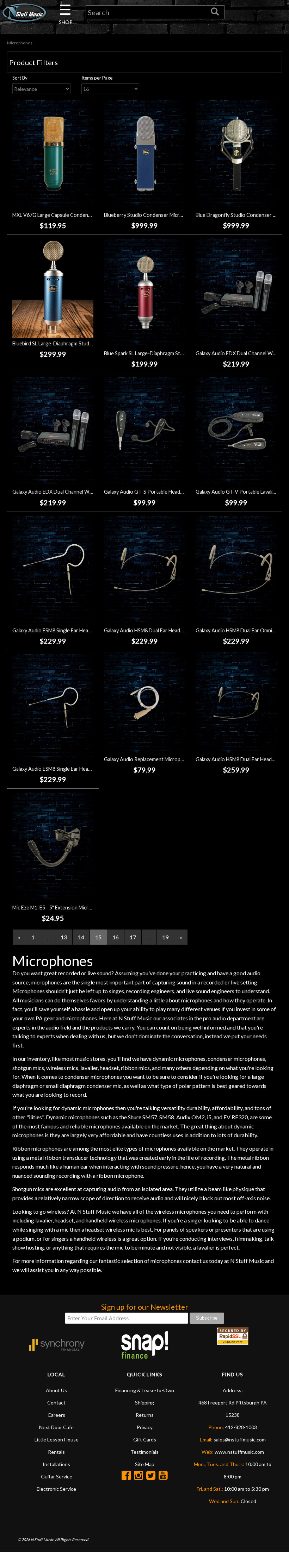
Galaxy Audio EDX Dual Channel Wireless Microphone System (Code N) (91, 492)
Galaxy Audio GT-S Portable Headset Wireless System (165, 492)
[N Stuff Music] (24, 12)
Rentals (56, 1452)
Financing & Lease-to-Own (144, 1390)
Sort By (19, 78)
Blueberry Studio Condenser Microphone (150, 215)
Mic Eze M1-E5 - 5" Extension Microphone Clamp (66, 907)
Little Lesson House (57, 1440)
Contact (56, 1403)
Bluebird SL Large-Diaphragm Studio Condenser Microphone (80, 343)
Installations (56, 1464)
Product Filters (33, 62)
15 (98, 937)
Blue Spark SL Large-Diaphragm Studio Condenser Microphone (174, 353)
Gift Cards (144, 1440)
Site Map (144, 1464)
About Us (56, 1390)
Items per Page (96, 78)
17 (133, 937)
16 (115, 937)
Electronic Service (56, 1489)
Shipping (144, 1403)
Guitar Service (56, 1476)
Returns (145, 1415)
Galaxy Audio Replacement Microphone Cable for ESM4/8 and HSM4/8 (182, 759)
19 (165, 937)
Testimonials (144, 1452)
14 (81, 937)
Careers (56, 1415)
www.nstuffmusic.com (239, 1452)
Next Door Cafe (56, 1427)
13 (64, 937)
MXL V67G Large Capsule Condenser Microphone (68, 215)
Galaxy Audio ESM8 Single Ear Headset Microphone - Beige (78, 630)
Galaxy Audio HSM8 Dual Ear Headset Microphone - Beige (168, 630)
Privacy (145, 1427)
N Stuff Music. (42, 1539)
